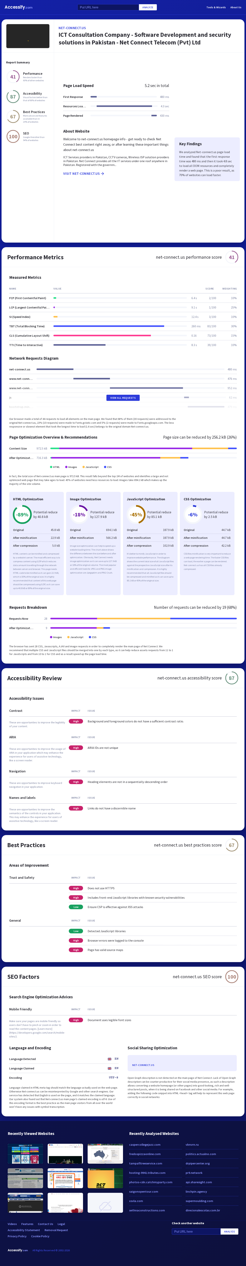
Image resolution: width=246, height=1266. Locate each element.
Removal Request (56, 1230)
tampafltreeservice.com (145, 1163)
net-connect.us (72, 28)
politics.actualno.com (201, 1154)
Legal (61, 1224)
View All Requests (123, 398)
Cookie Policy (40, 1236)
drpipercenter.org (198, 1163)
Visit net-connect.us (81, 173)
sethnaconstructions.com (147, 1210)
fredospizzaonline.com (145, 1154)
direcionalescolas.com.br (203, 1210)
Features (27, 1224)
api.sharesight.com (199, 1182)
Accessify (18, 7)
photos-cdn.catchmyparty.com (150, 1182)
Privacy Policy (17, 1236)
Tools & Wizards (216, 7)
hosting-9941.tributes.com (147, 1173)
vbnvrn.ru (192, 1144)
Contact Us (45, 1224)
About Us (235, 7)
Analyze (147, 7)
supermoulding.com (199, 1201)
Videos (12, 1224)
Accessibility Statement (24, 1230)
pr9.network (194, 1173)
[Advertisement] (149, 66)
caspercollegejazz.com (144, 1144)
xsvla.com (136, 1201)
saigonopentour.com (143, 1191)
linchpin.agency (196, 1191)
